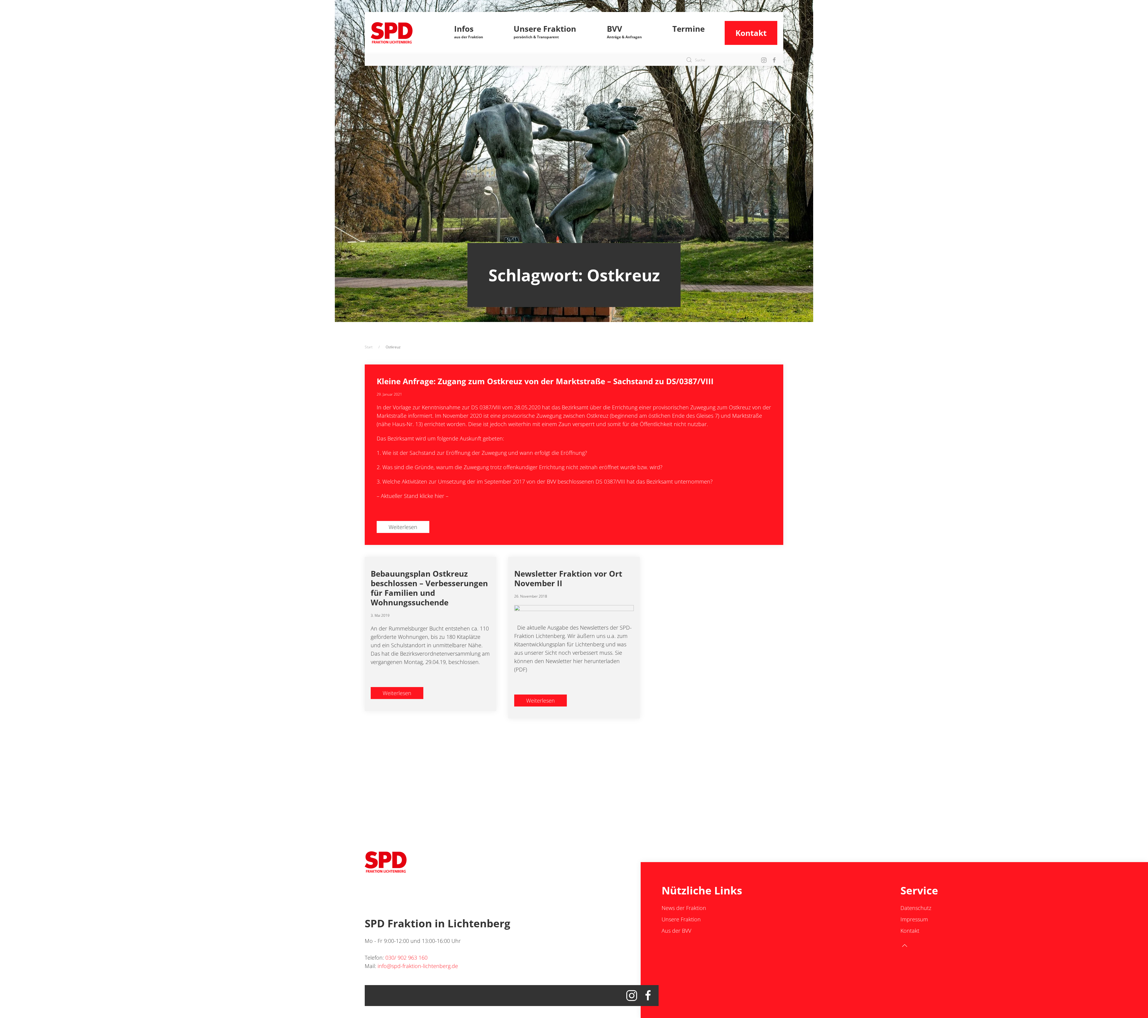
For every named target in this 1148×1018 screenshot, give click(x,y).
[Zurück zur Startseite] (402, 33)
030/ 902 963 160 (406, 957)
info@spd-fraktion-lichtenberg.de (418, 966)
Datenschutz (915, 907)
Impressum (914, 919)
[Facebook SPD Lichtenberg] (774, 59)
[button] (468, 33)
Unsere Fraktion (681, 919)
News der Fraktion (684, 907)
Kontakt (751, 33)
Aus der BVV (676, 930)
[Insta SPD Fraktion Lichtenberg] (764, 59)
